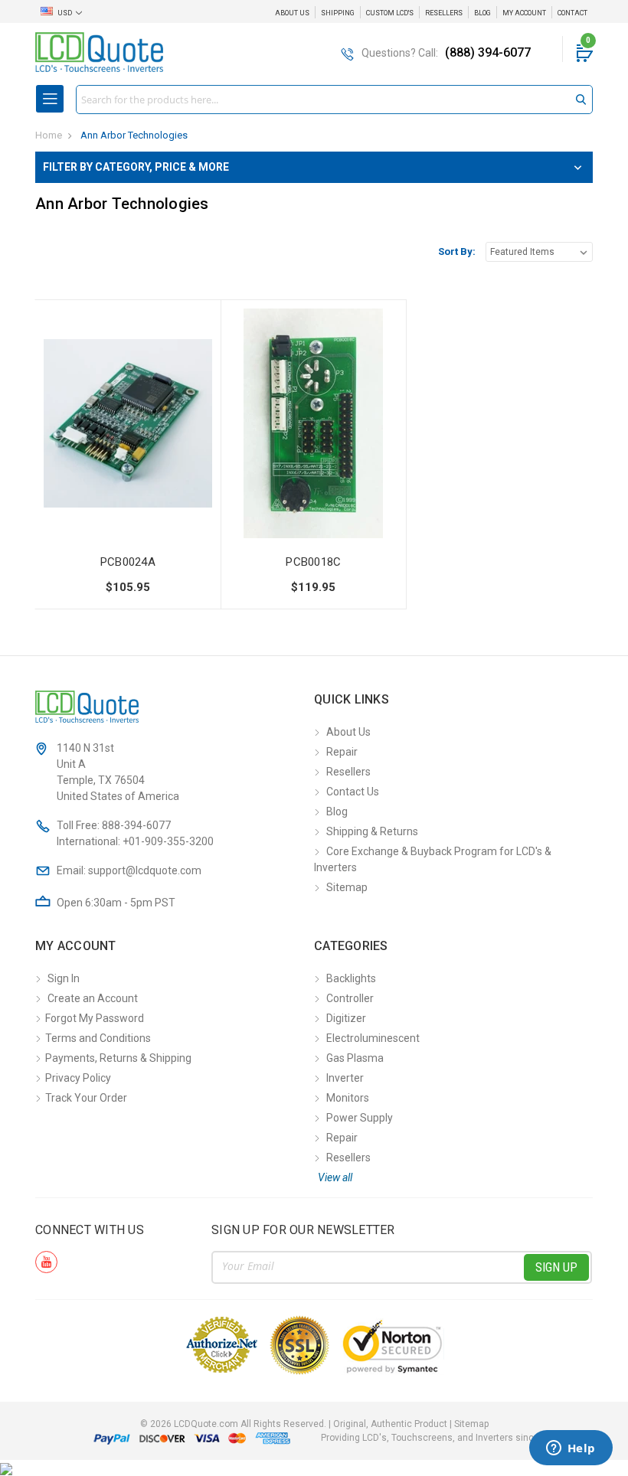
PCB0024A (127, 562)
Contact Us (352, 791)
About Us (292, 13)
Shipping (338, 13)
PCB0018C (313, 562)
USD (65, 13)
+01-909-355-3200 (168, 841)
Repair (342, 752)
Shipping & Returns (372, 831)
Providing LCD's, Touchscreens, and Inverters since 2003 (442, 1437)
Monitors (347, 1098)
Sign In (63, 978)
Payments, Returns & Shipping (118, 1058)
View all (335, 1177)
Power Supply (359, 1118)
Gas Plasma (355, 1058)
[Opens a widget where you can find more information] (570, 1449)
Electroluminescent (373, 1038)
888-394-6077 (136, 825)
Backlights (351, 978)
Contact (572, 13)
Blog (482, 13)
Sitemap (347, 887)
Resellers (444, 13)
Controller (350, 998)
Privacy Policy (78, 1078)
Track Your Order (86, 1098)
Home (48, 135)
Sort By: (457, 251)
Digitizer (346, 1018)
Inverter (345, 1078)
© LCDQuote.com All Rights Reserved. (314, 1424)
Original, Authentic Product (390, 1424)
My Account (524, 13)
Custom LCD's (390, 13)
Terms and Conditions (98, 1038)
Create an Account (92, 998)
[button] (314, 167)
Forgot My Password (94, 1018)
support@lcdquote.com (144, 870)
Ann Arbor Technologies (134, 135)
